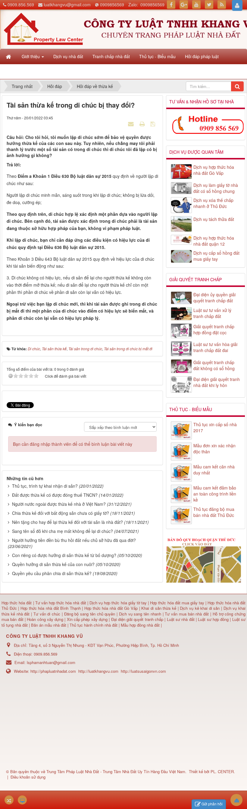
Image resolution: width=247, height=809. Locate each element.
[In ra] (142, 124)
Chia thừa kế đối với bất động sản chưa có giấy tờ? (60, 513)
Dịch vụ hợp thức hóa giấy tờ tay (117, 603)
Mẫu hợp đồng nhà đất (140, 625)
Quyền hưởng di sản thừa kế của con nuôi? (53, 564)
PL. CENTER (222, 771)
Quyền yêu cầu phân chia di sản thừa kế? (52, 573)
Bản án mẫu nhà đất (48, 625)
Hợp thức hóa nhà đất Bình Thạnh (51, 608)
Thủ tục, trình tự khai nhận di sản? (45, 486)
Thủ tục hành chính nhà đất (94, 625)
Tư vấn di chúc (47, 614)
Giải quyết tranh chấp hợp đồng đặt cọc (213, 329)
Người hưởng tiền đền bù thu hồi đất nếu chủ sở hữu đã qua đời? (74, 540)
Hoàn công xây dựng (45, 619)
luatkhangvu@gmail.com (67, 5)
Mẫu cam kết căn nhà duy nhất (214, 470)
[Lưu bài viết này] (153, 124)
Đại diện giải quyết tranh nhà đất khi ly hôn (216, 382)
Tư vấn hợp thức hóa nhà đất (60, 603)
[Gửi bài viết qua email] (131, 124)
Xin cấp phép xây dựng (87, 619)
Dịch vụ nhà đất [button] (68, 56)
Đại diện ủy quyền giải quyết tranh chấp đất (214, 297)
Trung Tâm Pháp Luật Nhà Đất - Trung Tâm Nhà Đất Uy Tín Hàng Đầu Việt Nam (115, 771)
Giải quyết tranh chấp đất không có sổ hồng (214, 365)
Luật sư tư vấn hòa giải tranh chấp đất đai (215, 347)
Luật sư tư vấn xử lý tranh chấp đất (212, 313)
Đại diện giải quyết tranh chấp (138, 619)
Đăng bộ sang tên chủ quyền (90, 614)
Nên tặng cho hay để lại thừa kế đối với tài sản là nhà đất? (67, 522)
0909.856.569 (21, 5)
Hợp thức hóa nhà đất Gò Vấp (111, 608)
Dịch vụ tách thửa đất (213, 219)
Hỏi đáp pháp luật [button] (202, 56)
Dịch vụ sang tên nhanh (141, 614)
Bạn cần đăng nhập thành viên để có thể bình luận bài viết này (72, 444)
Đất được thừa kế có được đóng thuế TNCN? (55, 495)
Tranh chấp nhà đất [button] (111, 56)
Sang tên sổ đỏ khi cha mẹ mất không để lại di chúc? (62, 531)
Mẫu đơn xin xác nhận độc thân (214, 448)
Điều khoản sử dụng (28, 777)
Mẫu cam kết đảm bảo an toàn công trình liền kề (214, 494)
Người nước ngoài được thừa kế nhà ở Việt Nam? (59, 504)
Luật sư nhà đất (179, 619)
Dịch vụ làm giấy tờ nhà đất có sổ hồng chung (215, 188)
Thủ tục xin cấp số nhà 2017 (215, 427)
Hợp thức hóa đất (17, 603)
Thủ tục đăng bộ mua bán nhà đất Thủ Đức (213, 512)
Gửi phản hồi (212, 803)
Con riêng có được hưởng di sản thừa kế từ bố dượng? (64, 555)
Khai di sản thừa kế (158, 608)
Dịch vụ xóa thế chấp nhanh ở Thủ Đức (213, 203)
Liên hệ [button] (29, 71)
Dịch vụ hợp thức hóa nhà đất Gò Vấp (213, 170)
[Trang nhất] (9, 56)
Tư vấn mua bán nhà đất (187, 614)
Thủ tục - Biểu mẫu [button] (157, 56)
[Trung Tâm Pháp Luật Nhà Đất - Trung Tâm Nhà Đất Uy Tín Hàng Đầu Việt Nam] (43, 28)
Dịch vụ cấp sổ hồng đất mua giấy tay (216, 256)
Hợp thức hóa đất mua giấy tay (177, 603)
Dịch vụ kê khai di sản (200, 608)
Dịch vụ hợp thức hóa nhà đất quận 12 (213, 241)
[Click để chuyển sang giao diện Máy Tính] (22, 799)
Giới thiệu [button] (31, 56)
